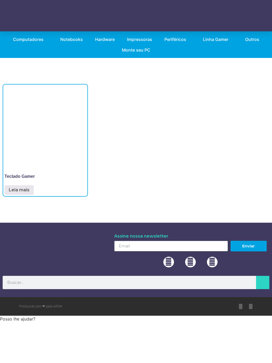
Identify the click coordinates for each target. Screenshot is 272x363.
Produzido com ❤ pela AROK (40, 306)
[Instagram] (190, 262)
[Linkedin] (212, 262)
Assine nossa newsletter (141, 236)
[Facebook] (168, 262)
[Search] (262, 282)
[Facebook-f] (241, 306)
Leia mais (19, 189)
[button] (197, 16)
